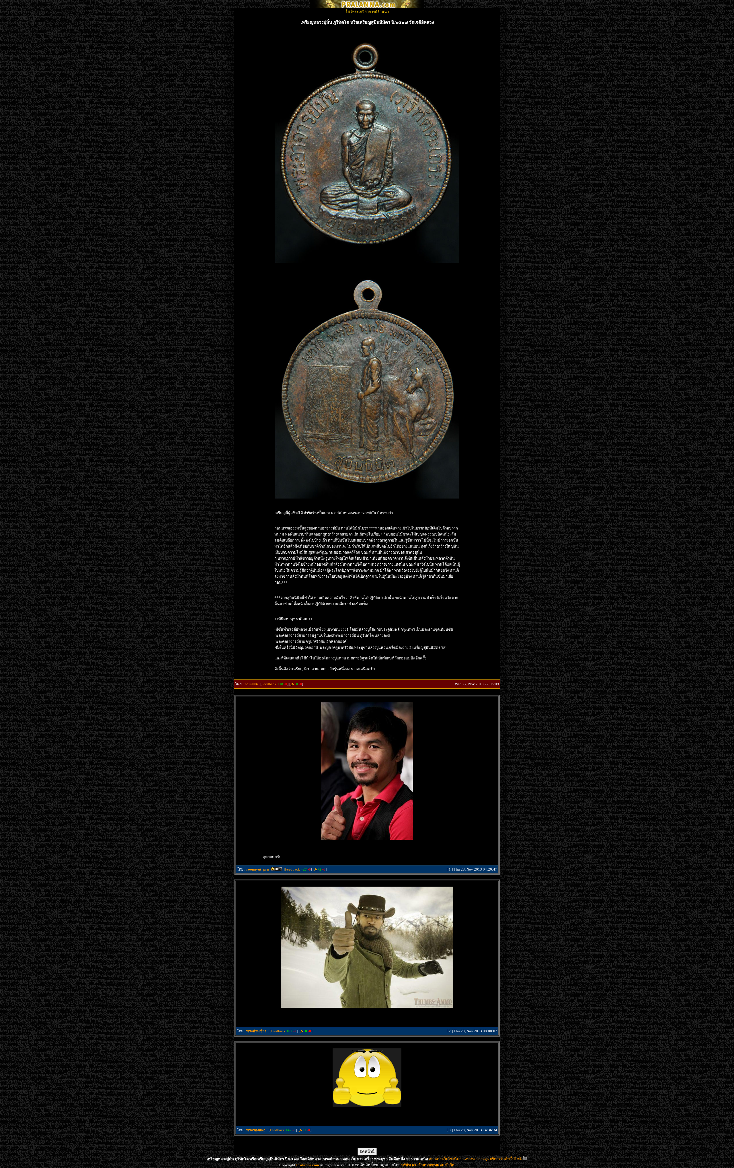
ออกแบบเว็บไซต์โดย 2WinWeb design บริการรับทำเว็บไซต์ (475, 1159)
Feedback (268, 684)
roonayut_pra (257, 869)
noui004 (251, 684)
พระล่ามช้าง (256, 1031)
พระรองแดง (255, 1130)
